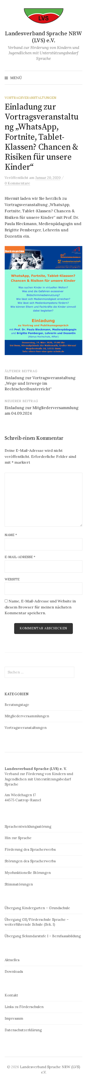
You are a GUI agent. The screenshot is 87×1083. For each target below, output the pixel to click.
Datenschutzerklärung (23, 1030)
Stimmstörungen (19, 884)
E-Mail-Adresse (20, 557)
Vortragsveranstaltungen (30, 98)
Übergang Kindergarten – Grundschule (37, 908)
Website (12, 579)
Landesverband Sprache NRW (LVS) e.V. (43, 37)
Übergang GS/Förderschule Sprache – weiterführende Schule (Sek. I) (37, 922)
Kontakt (11, 995)
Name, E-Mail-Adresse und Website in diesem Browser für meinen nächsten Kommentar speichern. (40, 607)
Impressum (14, 1018)
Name (11, 535)
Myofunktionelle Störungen (28, 872)
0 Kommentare (17, 183)
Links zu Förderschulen (24, 1007)
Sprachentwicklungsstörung (28, 826)
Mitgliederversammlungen (27, 716)
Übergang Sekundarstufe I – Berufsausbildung (43, 936)
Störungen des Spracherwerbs (30, 861)
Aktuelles (12, 960)
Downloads (14, 971)
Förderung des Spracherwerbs (30, 849)
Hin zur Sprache (18, 838)
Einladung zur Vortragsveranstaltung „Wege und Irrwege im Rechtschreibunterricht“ (40, 383)
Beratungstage (17, 704)
